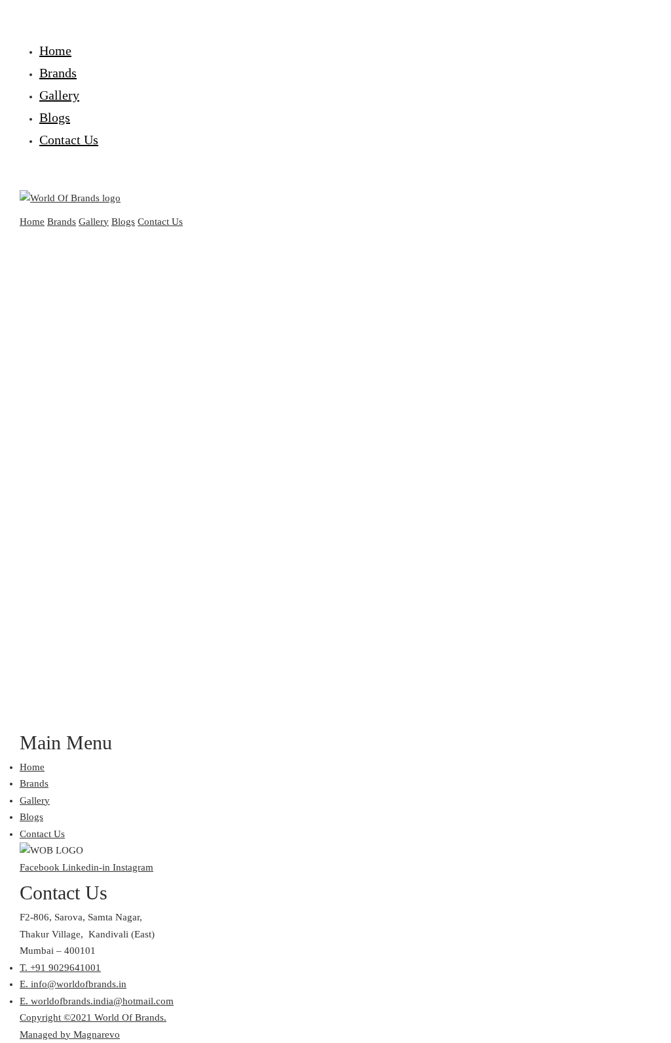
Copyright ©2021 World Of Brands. (93, 1017)
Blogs (54, 117)
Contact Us (68, 139)
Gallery (59, 95)
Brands (58, 73)
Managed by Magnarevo (70, 1034)
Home (55, 50)
